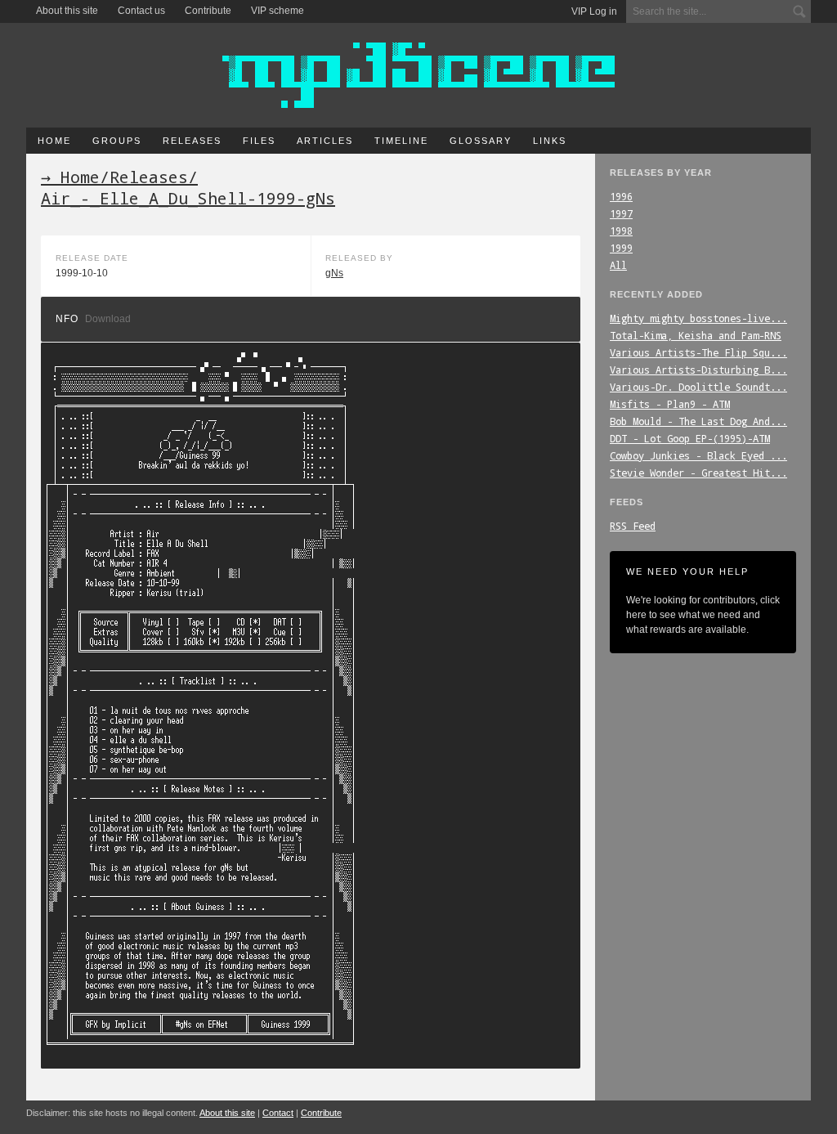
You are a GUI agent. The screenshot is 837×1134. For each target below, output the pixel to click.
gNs (334, 273)
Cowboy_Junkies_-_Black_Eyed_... (698, 455)
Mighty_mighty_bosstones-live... (698, 318)
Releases (192, 141)
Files (259, 141)
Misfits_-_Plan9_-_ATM (670, 403)
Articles (325, 141)
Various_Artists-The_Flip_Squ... (698, 352)
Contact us (141, 10)
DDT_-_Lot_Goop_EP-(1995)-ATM (690, 438)
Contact (277, 1113)
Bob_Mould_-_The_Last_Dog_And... (698, 421)
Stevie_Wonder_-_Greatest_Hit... (698, 472)
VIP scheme (277, 10)
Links (549, 141)
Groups (116, 141)
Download (108, 319)
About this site (67, 10)
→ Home (70, 176)
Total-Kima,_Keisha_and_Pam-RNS (695, 335)
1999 (621, 247)
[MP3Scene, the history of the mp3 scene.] (418, 75)
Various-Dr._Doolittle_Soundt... (698, 386)
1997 (621, 213)
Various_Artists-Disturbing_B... (698, 369)
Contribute (208, 10)
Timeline (401, 141)
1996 (621, 196)
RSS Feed (633, 525)
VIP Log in (594, 11)
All (618, 264)
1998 (621, 230)
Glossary (481, 141)
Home (54, 141)
